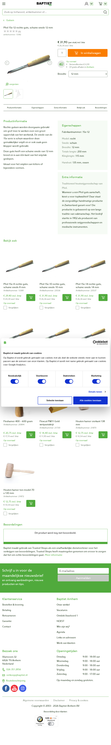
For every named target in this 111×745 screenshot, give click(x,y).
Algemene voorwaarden (36, 700)
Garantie (7, 621)
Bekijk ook (81, 107)
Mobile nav (3, 4)
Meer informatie (53, 555)
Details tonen (95, 392)
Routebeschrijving (15, 680)
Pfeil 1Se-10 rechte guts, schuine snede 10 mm (52, 286)
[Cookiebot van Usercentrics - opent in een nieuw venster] (95, 342)
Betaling (6, 610)
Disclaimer (59, 700)
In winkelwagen (90, 53)
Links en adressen (66, 637)
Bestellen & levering (13, 604)
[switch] (42, 381)
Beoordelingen (101, 107)
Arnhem (90, 67)
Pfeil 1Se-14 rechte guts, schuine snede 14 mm (89, 286)
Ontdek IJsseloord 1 (67, 615)
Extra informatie (60, 107)
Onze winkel (63, 604)
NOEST (60, 621)
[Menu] (56, 717)
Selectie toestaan (55, 400)
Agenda (61, 632)
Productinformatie (14, 107)
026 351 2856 (13, 669)
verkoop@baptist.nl (16, 675)
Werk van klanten (66, 643)
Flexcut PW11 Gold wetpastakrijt (50, 423)
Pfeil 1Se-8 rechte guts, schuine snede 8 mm (15, 286)
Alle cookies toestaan (90, 400)
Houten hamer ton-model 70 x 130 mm (18, 491)
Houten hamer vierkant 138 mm (90, 423)
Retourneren (9, 615)
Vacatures (62, 610)
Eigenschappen (38, 107)
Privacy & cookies (78, 700)
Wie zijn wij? (63, 626)
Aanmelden (83, 578)
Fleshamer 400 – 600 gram (18, 421)
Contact (6, 626)
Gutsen (10, 20)
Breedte (62, 74)
